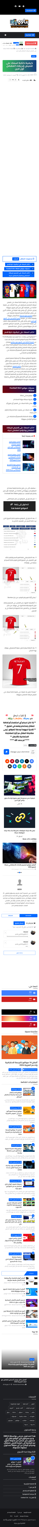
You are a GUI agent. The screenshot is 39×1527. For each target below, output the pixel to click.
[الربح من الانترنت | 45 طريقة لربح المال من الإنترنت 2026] (31, 1314)
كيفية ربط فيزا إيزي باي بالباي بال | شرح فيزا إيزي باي (13, 1221)
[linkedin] (22, 761)
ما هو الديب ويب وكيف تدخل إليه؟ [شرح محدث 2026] (14, 1167)
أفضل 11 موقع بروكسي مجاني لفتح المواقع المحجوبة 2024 (13, 1464)
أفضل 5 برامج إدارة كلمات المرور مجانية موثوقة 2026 (14, 1290)
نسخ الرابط (32, 751)
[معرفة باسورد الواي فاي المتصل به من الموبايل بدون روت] (29, 1183)
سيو (8, 1412)
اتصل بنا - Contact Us (27, 1497)
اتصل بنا (16, 1516)
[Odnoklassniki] (24, 766)
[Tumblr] (17, 761)
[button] (30, 10)
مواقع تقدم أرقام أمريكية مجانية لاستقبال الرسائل (13, 1094)
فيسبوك (14, 1416)
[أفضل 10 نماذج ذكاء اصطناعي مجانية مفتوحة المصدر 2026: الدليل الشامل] (21, 43)
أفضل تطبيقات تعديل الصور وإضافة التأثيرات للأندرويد (14, 1204)
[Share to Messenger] (15, 766)
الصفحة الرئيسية (30, 48)
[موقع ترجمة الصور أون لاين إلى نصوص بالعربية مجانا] (29, 1110)
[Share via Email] (10, 766)
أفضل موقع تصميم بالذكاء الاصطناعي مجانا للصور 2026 (14, 457)
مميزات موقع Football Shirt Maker (18, 268)
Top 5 (26, 1424)
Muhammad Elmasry (31, 1069)
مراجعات (31, 1420)
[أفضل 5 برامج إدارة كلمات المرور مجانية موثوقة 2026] (31, 1292)
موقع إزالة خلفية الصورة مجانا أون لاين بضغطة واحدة (13, 1150)
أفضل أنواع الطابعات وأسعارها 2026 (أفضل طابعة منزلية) (14, 1279)
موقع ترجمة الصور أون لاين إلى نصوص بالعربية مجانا (14, 1113)
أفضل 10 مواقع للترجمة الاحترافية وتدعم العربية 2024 (21, 1064)
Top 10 (17, 44)
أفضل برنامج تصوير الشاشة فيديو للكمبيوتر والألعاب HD (13, 1240)
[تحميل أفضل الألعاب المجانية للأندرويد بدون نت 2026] (31, 1303)
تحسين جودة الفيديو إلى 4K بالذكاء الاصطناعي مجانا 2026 (13, 467)
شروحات (32, 1416)
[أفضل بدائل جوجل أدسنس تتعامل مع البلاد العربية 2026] (31, 1324)
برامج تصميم (17, 366)
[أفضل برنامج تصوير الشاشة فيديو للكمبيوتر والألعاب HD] (29, 1238)
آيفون (32, 1404)
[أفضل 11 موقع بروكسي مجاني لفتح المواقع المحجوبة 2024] (28, 1461)
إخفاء (15, 259)
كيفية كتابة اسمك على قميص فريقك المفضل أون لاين (19, 49)
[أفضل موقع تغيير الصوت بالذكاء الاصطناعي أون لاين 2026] (28, 444)
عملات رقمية (23, 1416)
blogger (28, 915)
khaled (26, 932)
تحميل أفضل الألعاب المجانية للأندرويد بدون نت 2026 (15, 1301)
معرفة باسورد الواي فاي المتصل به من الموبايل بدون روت (13, 1186)
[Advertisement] (18, 171)
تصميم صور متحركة (26, 315)
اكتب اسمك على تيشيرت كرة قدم (18, 264)
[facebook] (15, 6)
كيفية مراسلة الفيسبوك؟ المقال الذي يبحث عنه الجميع (13, 1259)
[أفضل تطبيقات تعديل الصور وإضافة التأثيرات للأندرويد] (29, 1202)
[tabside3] (8, 1273)
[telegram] (23, 6)
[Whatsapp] (19, 766)
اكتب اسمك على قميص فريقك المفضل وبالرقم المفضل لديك (19, 274)
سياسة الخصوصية (28, 1494)
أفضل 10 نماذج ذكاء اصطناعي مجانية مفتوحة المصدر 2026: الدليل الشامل (8, 43)
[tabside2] (19, 1273)
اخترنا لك (31, 1273)
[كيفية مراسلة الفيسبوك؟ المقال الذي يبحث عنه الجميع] (29, 1256)
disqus (10, 915)
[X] (27, 761)
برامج (33, 1412)
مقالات (24, 1420)
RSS (11, 1516)
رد (5, 932)
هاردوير (10, 1420)
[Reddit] (7, 761)
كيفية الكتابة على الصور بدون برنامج (22, 342)
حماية (14, 1412)
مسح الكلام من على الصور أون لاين (19, 319)
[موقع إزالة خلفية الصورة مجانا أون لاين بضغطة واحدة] (29, 1148)
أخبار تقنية (25, 1404)
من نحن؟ (19, 1512)
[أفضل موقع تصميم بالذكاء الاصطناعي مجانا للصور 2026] (28, 457)
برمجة (27, 1412)
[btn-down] (10, 80)
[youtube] (19, 6)
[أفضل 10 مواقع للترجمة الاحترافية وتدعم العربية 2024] (19, 1048)
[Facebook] (32, 761)
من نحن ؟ (31, 1487)
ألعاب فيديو (19, 1408)
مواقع (19, 48)
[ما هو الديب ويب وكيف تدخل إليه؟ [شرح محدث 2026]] (29, 1165)
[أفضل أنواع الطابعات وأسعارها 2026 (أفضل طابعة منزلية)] (31, 1281)
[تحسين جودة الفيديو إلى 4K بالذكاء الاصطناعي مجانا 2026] (28, 467)
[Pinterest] (12, 761)
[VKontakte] (29, 766)
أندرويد (11, 1408)
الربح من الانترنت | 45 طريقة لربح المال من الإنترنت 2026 (14, 1312)
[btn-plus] (15, 80)
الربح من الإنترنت (30, 1408)
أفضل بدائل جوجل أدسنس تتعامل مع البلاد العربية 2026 (13, 1322)
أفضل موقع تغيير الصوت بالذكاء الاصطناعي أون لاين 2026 (14, 445)
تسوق (20, 1412)
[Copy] (6, 752)
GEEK (19, 889)
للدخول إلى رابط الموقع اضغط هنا (20, 506)
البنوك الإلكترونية (15, 1404)
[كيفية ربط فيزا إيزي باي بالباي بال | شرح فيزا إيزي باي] (29, 1219)
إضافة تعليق (19, 953)
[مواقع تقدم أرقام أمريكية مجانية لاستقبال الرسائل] (29, 1092)
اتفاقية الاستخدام (28, 1490)
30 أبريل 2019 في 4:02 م (21, 934)
